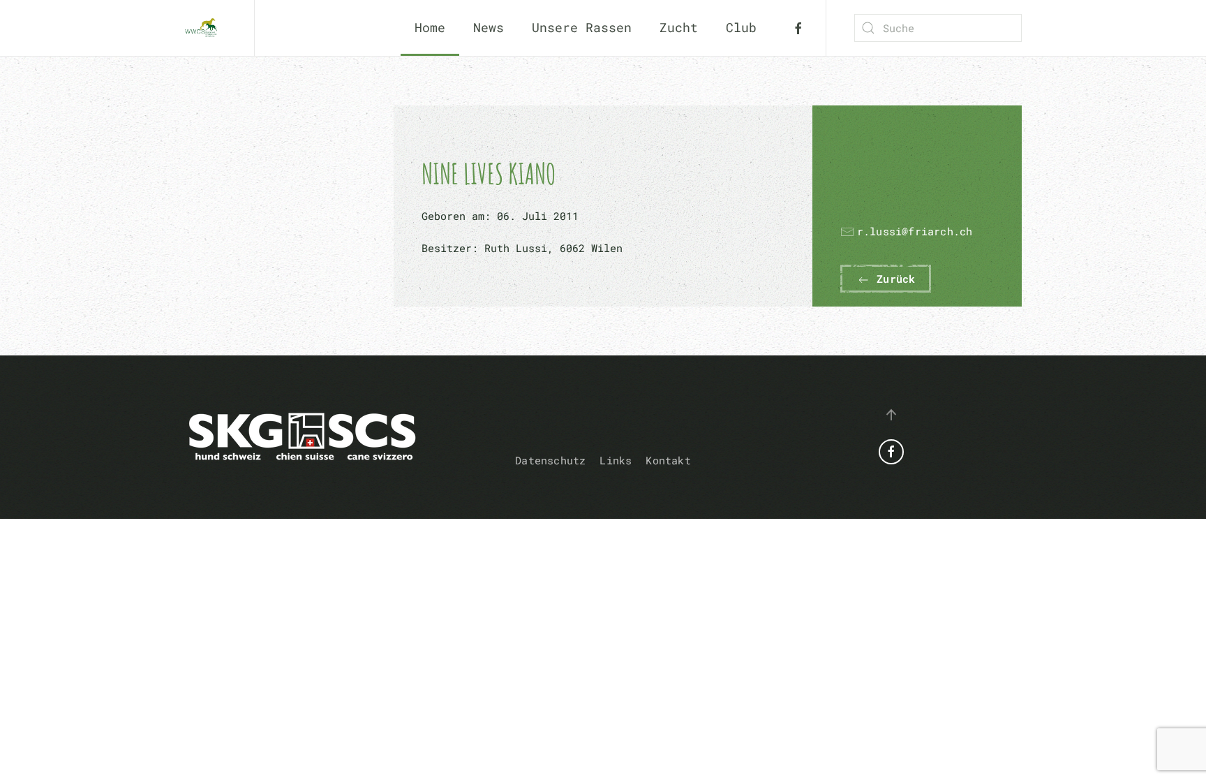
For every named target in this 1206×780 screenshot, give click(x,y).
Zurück (892, 279)
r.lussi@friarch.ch (915, 231)
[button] (891, 414)
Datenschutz (550, 460)
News (488, 27)
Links (616, 460)
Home (430, 27)
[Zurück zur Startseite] (205, 28)
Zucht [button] (679, 27)
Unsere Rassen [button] (582, 27)
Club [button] (741, 27)
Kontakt (668, 460)
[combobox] (938, 28)
